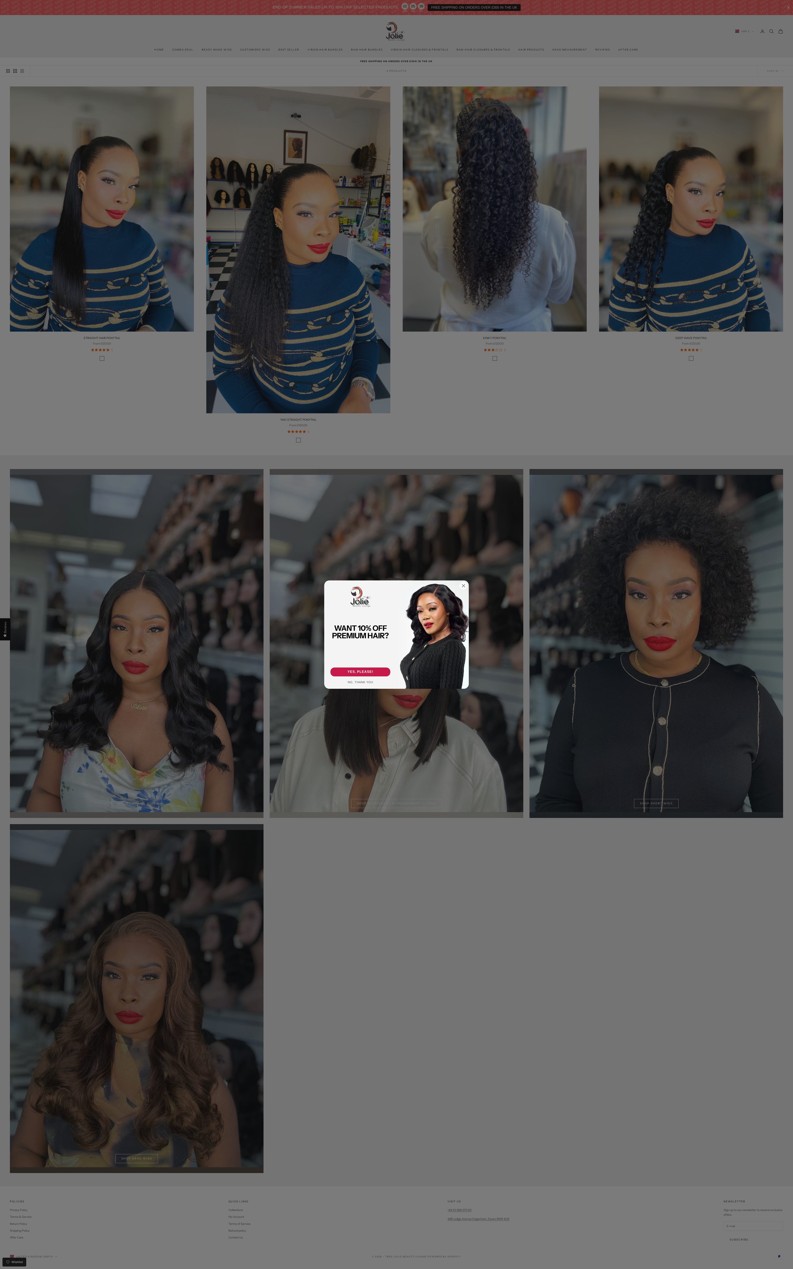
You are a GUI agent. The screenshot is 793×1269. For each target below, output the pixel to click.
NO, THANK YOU (360, 682)
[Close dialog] (463, 585)
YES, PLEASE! (360, 671)
